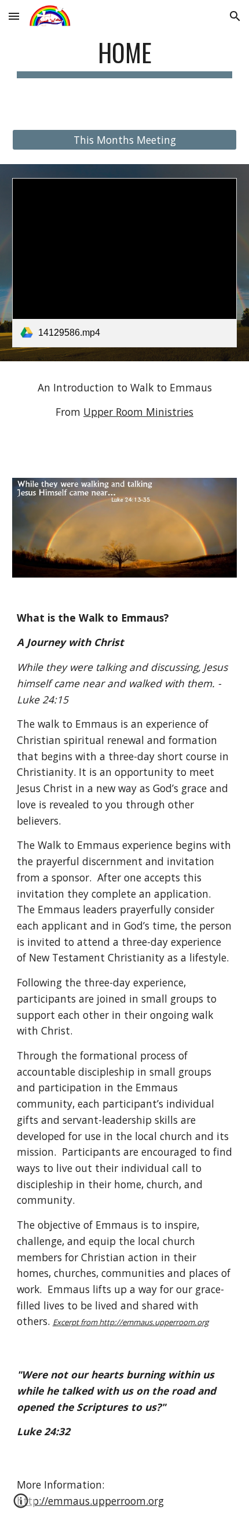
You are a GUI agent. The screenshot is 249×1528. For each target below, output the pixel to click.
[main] (124, 57)
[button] (14, 16)
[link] (124, 262)
